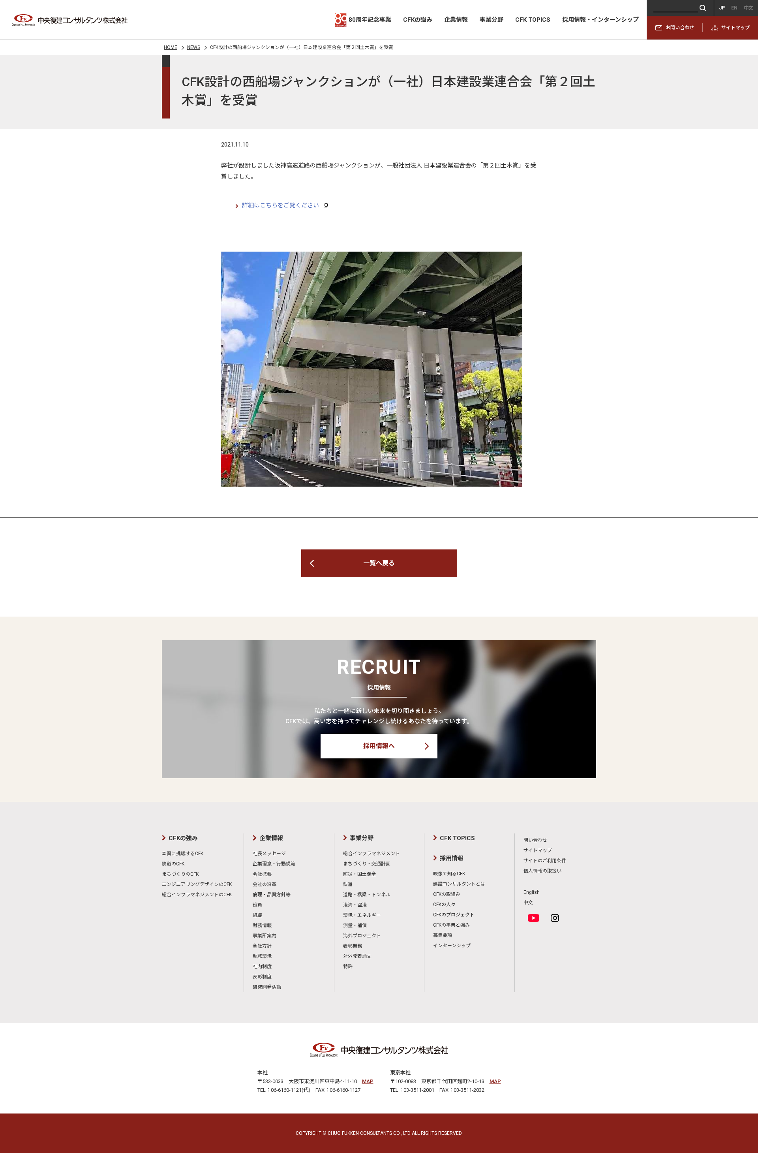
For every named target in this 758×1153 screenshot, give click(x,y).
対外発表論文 (357, 956)
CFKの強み (417, 19)
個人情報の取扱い (542, 871)
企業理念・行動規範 (274, 864)
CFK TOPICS (532, 19)
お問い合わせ (680, 27)
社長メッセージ (269, 853)
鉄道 (348, 884)
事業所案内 (264, 936)
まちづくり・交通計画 (366, 864)
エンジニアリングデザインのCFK (197, 884)
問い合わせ (535, 840)
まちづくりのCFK (180, 874)
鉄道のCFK (173, 864)
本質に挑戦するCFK (182, 853)
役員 (257, 905)
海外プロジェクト (362, 936)
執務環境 (262, 956)
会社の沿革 (264, 884)
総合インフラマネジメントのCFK (197, 894)
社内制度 (262, 966)
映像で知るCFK (449, 874)
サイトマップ (735, 27)
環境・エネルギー (362, 915)
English (531, 892)
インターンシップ (452, 945)
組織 (257, 915)
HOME (170, 47)
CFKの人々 (444, 904)
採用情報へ (379, 746)
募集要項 (442, 935)
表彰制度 (262, 977)
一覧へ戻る (379, 563)
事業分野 (491, 19)
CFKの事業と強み (451, 925)
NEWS (193, 47)
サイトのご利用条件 (544, 860)
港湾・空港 (355, 905)
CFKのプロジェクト (454, 915)
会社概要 (262, 874)
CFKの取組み (446, 894)
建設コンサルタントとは (459, 884)
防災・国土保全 (359, 874)
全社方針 (262, 946)
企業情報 (456, 19)
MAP (367, 1081)
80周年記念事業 (370, 19)
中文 (528, 902)
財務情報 (262, 925)
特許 (348, 966)
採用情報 (451, 858)
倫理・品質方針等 (272, 894)
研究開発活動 (267, 987)
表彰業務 (352, 946)
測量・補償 (355, 925)
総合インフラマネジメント (371, 853)
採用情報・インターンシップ (600, 19)
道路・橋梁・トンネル (366, 894)
